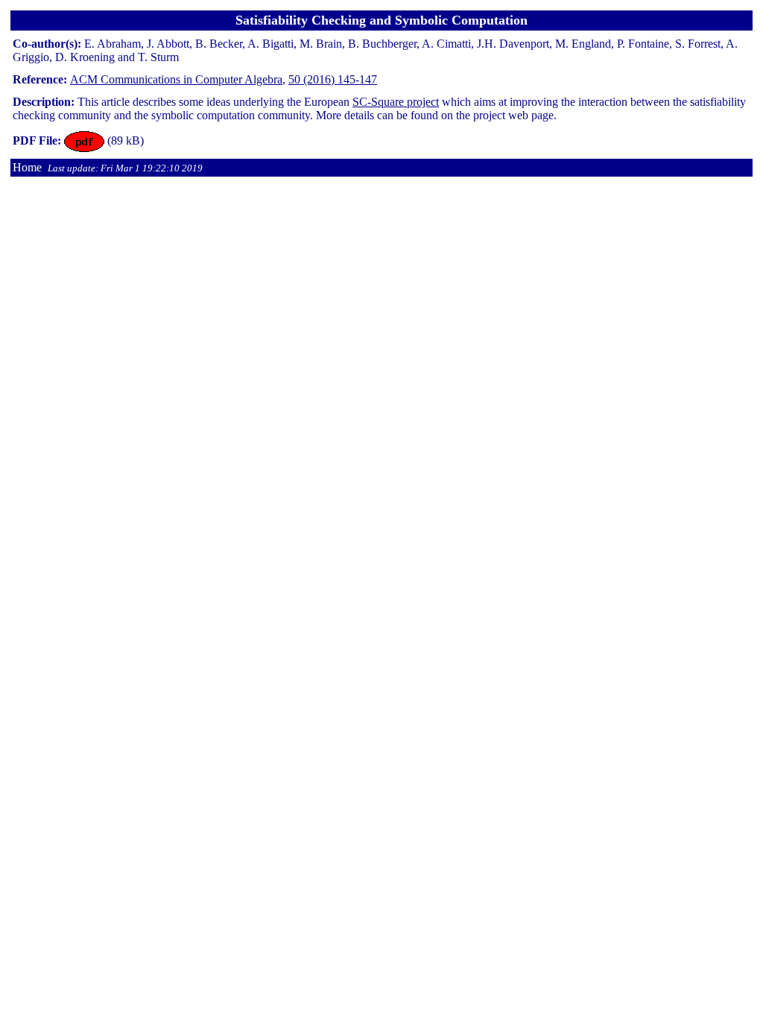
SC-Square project (395, 101)
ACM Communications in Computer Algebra (176, 79)
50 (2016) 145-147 (332, 79)
